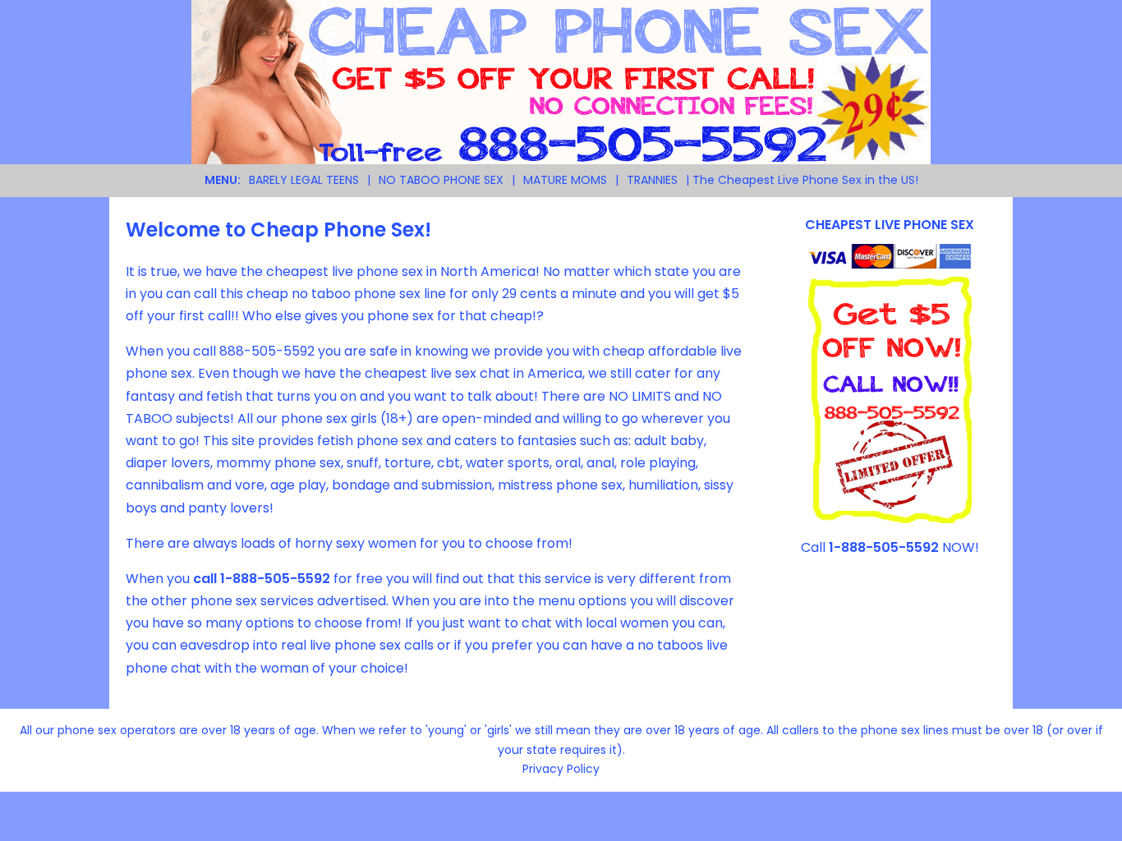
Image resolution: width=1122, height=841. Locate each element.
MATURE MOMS (565, 180)
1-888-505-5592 (275, 578)
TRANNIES (652, 180)
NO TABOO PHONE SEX (441, 180)
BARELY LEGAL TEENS (304, 180)
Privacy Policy (561, 769)
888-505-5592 (267, 351)
